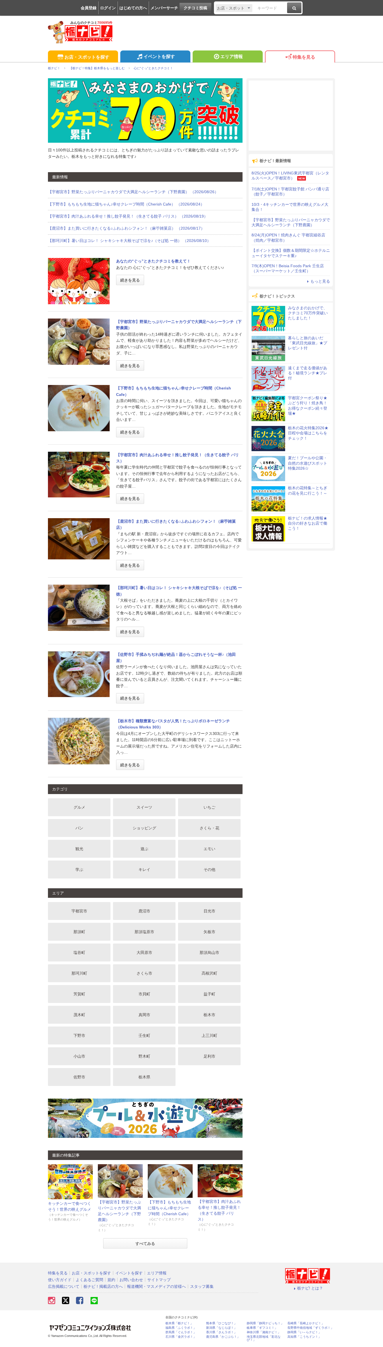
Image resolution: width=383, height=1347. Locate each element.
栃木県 (144, 1077)
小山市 (79, 1056)
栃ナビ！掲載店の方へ (103, 1286)
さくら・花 (209, 828)
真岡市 (144, 1014)
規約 (111, 1279)
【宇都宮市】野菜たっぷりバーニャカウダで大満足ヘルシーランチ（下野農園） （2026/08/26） (133, 192)
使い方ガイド (59, 1279)
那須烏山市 (209, 952)
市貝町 (144, 994)
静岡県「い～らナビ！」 (304, 1332)
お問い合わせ (131, 1279)
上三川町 (209, 1035)
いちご (209, 807)
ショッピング (144, 828)
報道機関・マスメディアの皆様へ (156, 1286)
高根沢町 (209, 973)
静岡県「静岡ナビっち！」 (265, 1323)
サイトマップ (159, 1279)
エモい (209, 849)
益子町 (209, 994)
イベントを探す (159, 56)
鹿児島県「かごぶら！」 (223, 1336)
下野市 (79, 1035)
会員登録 (88, 8)
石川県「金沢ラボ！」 (180, 1336)
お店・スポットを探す (86, 57)
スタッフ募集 (202, 1286)
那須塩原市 (144, 931)
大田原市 (144, 952)
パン (79, 828)
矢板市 (209, 931)
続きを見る (130, 280)
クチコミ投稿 (195, 8)
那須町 (79, 931)
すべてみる (145, 1243)
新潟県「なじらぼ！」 (221, 1327)
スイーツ (144, 807)
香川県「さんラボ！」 (221, 1332)
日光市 (209, 911)
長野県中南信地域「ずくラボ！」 (310, 1327)
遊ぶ (144, 849)
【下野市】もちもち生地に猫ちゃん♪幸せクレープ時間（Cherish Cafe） (169, 1208)
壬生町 (144, 1035)
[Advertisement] (291, 115)
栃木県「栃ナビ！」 (179, 1323)
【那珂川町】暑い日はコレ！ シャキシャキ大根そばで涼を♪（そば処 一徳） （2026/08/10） (129, 240)
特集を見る (304, 57)
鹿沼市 (144, 911)
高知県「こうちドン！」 (304, 1336)
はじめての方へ (133, 8)
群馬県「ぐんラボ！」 (180, 1332)
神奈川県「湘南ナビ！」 (264, 1332)
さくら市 (144, 973)
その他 (209, 869)
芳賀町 (79, 994)
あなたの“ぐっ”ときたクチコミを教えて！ (153, 261)
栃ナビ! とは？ (310, 1288)
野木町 (144, 1056)
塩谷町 (79, 952)
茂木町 (79, 1014)
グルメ (79, 807)
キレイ (144, 869)
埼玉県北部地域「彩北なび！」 (264, 1338)
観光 (79, 849)
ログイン (108, 8)
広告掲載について (63, 1286)
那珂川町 (79, 973)
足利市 (209, 1056)
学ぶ (79, 869)
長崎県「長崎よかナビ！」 (305, 1323)
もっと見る (320, 281)
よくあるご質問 (89, 1279)
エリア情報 (231, 56)
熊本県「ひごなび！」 (221, 1323)
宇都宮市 (79, 911)
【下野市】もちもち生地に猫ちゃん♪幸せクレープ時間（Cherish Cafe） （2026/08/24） (126, 204)
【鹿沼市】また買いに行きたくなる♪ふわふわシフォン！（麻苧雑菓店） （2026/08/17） (126, 228)
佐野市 (79, 1077)
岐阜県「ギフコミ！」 (262, 1327)
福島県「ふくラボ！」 (180, 1327)
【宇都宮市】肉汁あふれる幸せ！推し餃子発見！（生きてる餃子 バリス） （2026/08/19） (128, 216)
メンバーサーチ (164, 8)
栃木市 (209, 1014)
